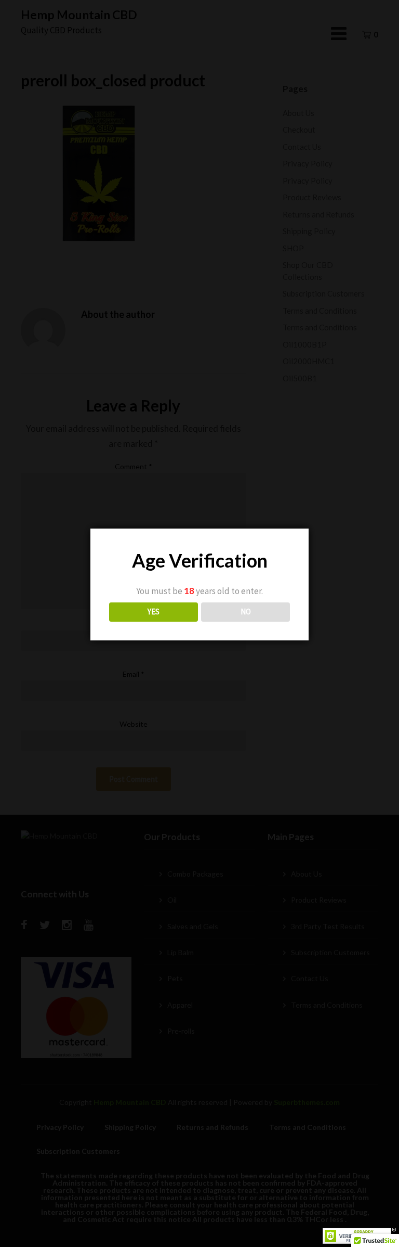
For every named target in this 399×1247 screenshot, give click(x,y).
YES (153, 611)
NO (246, 611)
